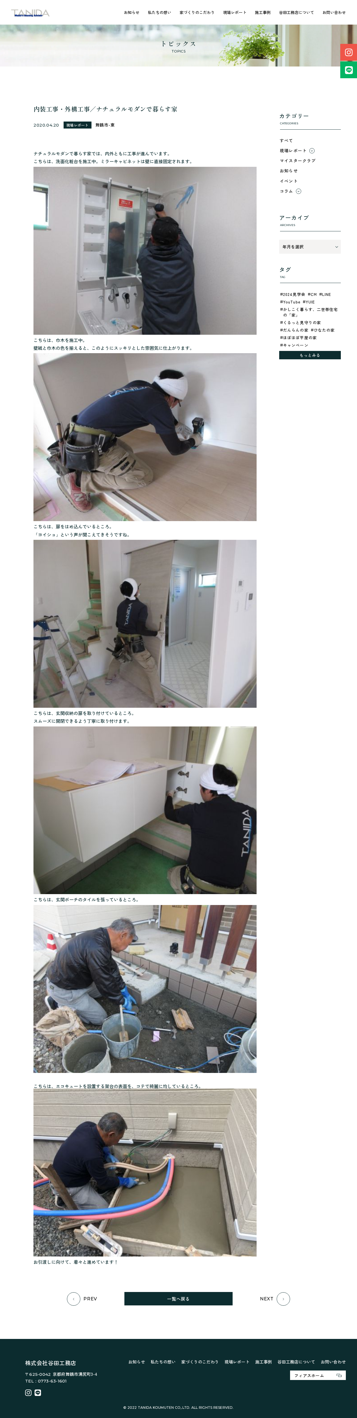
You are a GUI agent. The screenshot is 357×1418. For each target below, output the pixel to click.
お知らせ (131, 12)
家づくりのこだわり (197, 12)
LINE (326, 294)
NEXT (267, 1298)
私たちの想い (159, 12)
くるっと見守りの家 (302, 322)
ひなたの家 (324, 330)
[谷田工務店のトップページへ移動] (30, 12)
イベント (289, 181)
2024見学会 (294, 294)
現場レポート (235, 12)
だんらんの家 (295, 330)
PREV (90, 1298)
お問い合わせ (334, 12)
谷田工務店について (296, 12)
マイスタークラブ (298, 160)
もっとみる (310, 355)
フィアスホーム (309, 1375)
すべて (286, 140)
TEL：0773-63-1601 (46, 1381)
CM (314, 294)
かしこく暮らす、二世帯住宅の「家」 (310, 312)
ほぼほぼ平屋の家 (300, 337)
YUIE (310, 302)
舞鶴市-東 (105, 124)
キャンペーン (295, 345)
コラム (286, 191)
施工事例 (263, 12)
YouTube (291, 302)
